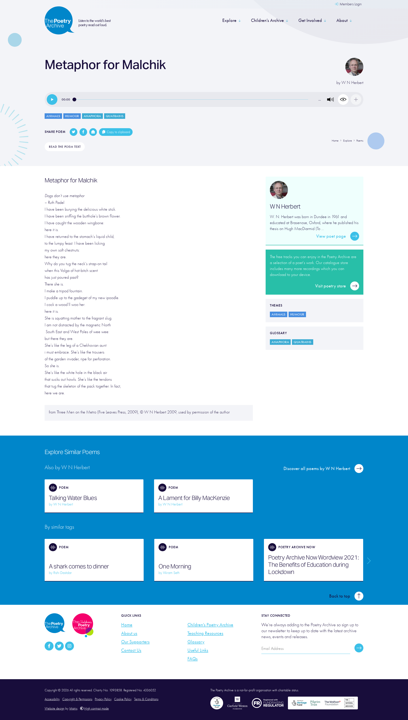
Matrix (73, 708)
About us (129, 633)
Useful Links (197, 650)
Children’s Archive (267, 20)
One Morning (175, 566)
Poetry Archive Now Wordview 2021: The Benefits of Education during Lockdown (313, 564)
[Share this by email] (93, 132)
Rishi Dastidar (62, 573)
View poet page (331, 236)
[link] (52, 99)
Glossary (195, 642)
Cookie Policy (123, 699)
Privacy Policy (103, 699)
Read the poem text (65, 147)
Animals (53, 116)
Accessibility (52, 699)
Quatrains (115, 116)
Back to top (339, 596)
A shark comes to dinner (79, 566)
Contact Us (131, 650)
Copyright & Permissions (77, 699)
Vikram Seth (171, 573)
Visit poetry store (330, 286)
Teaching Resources (205, 633)
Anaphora (92, 116)
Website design (54, 708)
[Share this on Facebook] (83, 132)
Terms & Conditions (146, 699)
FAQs (192, 659)
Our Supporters (135, 642)
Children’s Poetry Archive (210, 625)
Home (126, 625)
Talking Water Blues (73, 497)
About (342, 20)
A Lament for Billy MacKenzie (194, 497)
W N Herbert (352, 82)
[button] (330, 99)
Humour (72, 116)
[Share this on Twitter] (73, 132)
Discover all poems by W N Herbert (316, 468)
